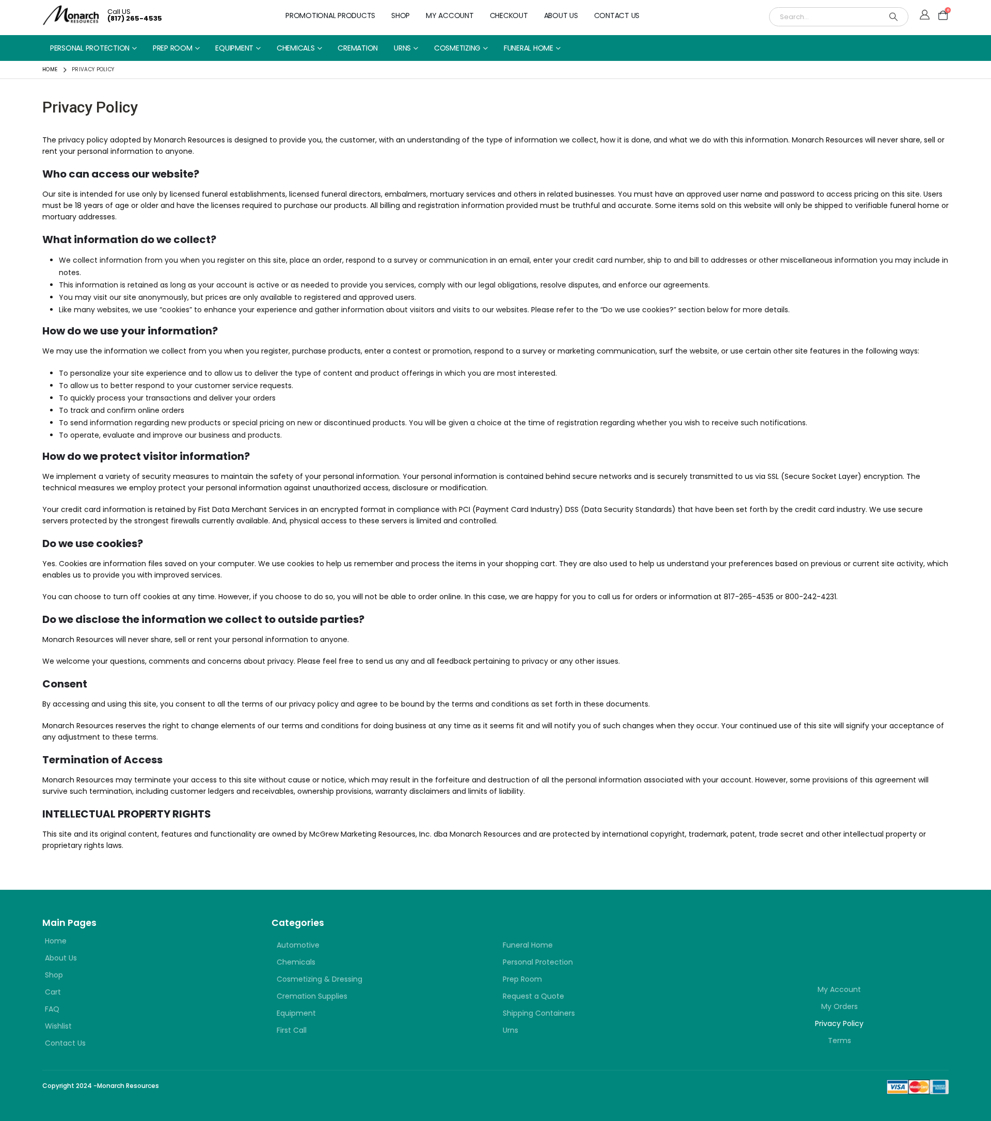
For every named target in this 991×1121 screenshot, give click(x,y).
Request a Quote (533, 996)
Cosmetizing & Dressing (319, 979)
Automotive (298, 945)
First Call (292, 1030)
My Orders (839, 1006)
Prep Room (173, 48)
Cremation (358, 48)
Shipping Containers (539, 1013)
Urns (402, 48)
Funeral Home (528, 48)
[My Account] (925, 15)
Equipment (234, 48)
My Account (450, 15)
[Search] (893, 17)
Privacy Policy (839, 1023)
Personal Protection (90, 48)
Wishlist (58, 1026)
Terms (839, 1040)
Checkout (509, 15)
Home (56, 941)
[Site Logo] (71, 15)
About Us (561, 15)
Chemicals (296, 48)
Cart (53, 992)
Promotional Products (330, 15)
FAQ (52, 1009)
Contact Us (617, 15)
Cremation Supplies (312, 996)
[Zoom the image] (792, 934)
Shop (400, 15)
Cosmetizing (457, 48)
